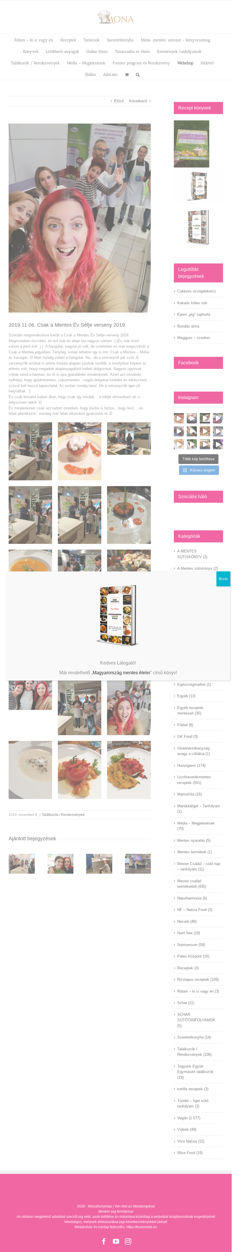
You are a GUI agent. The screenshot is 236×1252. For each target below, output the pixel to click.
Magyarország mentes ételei (121, 672)
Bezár (223, 579)
